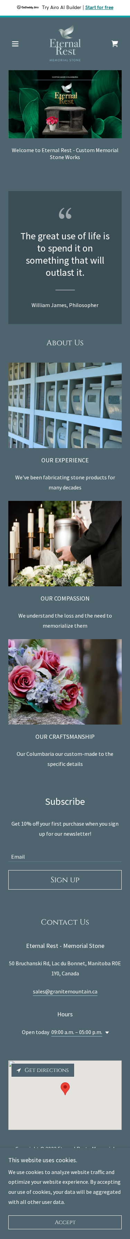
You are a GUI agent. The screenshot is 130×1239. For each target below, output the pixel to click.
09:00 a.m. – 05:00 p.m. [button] (76, 1032)
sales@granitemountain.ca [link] (65, 991)
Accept (65, 1222)
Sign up (65, 880)
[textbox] (65, 853)
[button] (16, 44)
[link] (65, 44)
